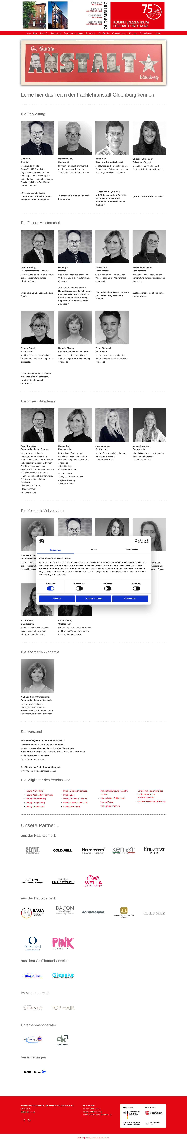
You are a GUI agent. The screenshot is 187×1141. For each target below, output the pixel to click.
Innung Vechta (106, 802)
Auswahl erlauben (93, 598)
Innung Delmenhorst (35, 806)
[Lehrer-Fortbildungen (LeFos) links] (108, 33)
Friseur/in (44, 33)
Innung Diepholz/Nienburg (75, 791)
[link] (74, 33)
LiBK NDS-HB (103, 33)
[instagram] (29, 1120)
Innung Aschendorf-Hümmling (39, 795)
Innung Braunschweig (36, 799)
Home (28, 33)
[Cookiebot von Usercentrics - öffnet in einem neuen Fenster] (137, 541)
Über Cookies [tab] (132, 550)
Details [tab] (93, 550)
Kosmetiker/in (56, 33)
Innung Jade (69, 795)
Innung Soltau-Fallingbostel (112, 798)
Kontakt (158, 33)
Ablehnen (57, 598)
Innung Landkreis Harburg (75, 799)
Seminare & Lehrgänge (73, 33)
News (35, 33)
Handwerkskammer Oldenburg (151, 801)
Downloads (90, 33)
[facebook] (24, 1120)
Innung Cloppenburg (35, 803)
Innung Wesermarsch (110, 806)
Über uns (132, 33)
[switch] (79, 589)
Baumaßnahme (146, 33)
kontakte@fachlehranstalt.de (100, 1115)
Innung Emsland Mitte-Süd (75, 803)
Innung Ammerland (34, 791)
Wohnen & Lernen (119, 33)
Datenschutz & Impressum (100, 1138)
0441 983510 (95, 1109)
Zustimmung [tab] (55, 550)
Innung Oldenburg (71, 806)
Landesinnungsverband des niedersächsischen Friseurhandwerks (150, 794)
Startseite (80, 1138)
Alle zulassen (130, 598)
